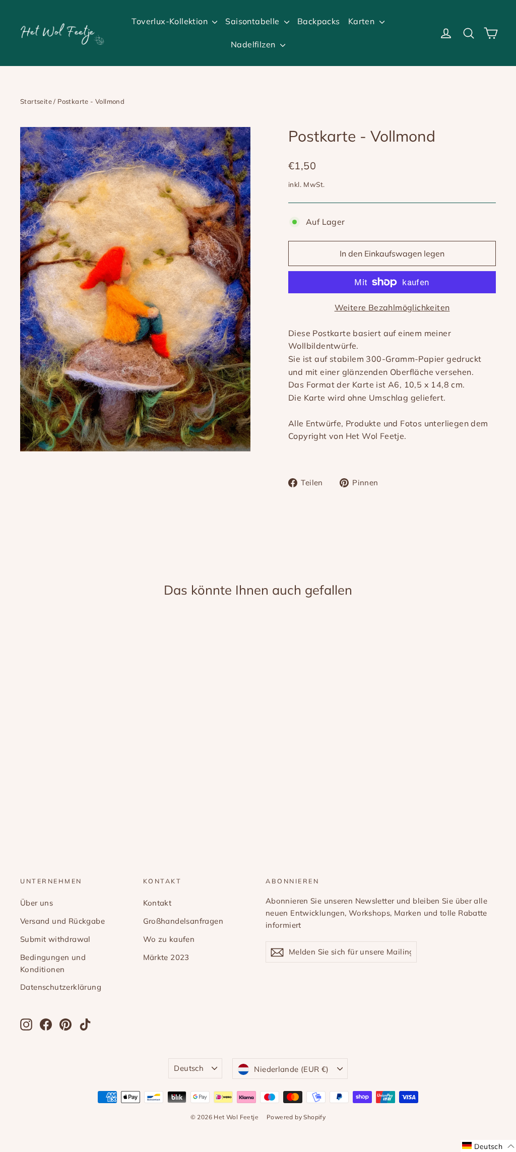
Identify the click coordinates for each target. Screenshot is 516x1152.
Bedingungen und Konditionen (53, 963)
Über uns (36, 903)
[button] (488, 1146)
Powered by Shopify (296, 1117)
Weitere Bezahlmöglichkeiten (392, 307)
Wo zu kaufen (169, 939)
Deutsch (189, 1068)
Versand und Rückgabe (62, 921)
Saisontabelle (253, 21)
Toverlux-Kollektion (171, 21)
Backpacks (318, 21)
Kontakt (157, 903)
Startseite (36, 101)
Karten (362, 21)
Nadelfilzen (254, 44)
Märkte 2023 (166, 957)
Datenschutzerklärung (60, 987)
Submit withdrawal (55, 939)
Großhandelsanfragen (183, 921)
